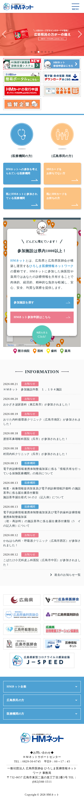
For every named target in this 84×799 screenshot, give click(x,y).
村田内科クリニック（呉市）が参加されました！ (35, 454)
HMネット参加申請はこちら (32, 317)
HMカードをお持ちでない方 (56, 171)
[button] (32, 52)
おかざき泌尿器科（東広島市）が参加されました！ (37, 404)
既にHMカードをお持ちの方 (57, 196)
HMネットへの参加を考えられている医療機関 (21, 171)
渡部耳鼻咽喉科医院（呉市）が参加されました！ (35, 439)
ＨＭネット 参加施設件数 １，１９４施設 (32, 389)
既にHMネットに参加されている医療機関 (21, 196)
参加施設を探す (24, 302)
